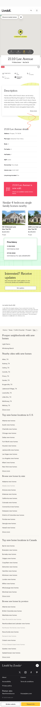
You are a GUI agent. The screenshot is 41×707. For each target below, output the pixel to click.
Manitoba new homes (9, 615)
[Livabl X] (20, 672)
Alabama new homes (9, 482)
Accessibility (6, 681)
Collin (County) (19, 330)
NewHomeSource (8, 693)
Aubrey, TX (6, 363)
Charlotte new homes (9, 429)
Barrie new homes (8, 546)
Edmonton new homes (9, 567)
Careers (23, 677)
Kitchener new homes (9, 575)
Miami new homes (8, 462)
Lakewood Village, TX (9, 389)
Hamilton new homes (9, 571)
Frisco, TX (5, 376)
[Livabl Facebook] (31, 672)
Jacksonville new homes (10, 450)
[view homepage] (6, 10)
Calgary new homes (9, 558)
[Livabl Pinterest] (37, 672)
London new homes (9, 579)
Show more (33, 111)
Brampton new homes (9, 550)
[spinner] (31, 10)
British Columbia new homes (12, 611)
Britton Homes (17, 62)
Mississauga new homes (10, 588)
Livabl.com (12, 315)
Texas (10, 330)
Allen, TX (5, 359)
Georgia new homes (9, 523)
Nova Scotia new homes (10, 632)
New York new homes (9, 467)
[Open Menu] (37, 10)
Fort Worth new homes (10, 442)
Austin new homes (8, 425)
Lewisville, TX (7, 393)
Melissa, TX (6, 405)
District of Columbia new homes (13, 515)
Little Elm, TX (6, 397)
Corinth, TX (6, 372)
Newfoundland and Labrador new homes (16, 623)
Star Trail (36, 330)
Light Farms (6, 344)
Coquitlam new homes (10, 563)
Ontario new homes (9, 640)
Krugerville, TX (7, 384)
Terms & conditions (27, 681)
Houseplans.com (26, 693)
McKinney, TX (7, 401)
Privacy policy (7, 686)
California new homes (9, 498)
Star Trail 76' (26, 62)
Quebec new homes (9, 649)
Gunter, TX (6, 380)
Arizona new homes (9, 490)
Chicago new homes (9, 433)
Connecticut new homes (10, 507)
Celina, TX (5, 368)
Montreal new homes (9, 592)
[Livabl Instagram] (25, 672)
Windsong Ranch (8, 348)
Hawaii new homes (8, 528)
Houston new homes (9, 446)
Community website (19, 77)
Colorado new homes (9, 502)
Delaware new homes (9, 511)
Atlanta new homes (8, 421)
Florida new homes (8, 519)
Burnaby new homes (9, 554)
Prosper (28, 330)
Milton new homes (8, 583)
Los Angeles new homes (10, 458)
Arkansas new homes (9, 494)
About (4, 677)
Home (5, 330)
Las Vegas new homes (9, 454)
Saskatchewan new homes (11, 653)
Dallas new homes (8, 437)
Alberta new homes (8, 607)
